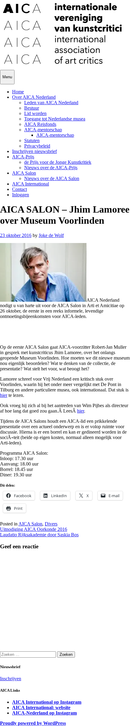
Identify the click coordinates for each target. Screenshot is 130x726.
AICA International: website (41, 707)
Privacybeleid (37, 145)
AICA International (30, 183)
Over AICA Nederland (34, 97)
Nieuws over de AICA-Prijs (50, 167)
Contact (19, 189)
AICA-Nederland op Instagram (44, 712)
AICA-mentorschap (43, 129)
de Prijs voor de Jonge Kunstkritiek (57, 162)
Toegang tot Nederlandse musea (54, 118)
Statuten (32, 140)
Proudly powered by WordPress (33, 723)
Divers (51, 523)
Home (18, 91)
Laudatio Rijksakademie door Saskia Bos (39, 534)
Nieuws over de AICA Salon (51, 178)
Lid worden (35, 113)
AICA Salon (24, 173)
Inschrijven (10, 678)
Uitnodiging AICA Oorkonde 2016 (33, 529)
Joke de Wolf (51, 235)
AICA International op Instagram (46, 702)
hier (3, 395)
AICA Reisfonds (40, 124)
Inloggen (20, 194)
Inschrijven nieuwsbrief (34, 151)
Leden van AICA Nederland (51, 102)
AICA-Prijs (23, 156)
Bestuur (31, 108)
